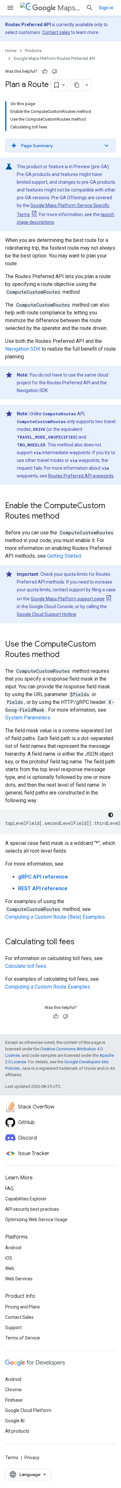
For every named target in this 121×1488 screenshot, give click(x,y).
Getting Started (64, 556)
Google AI (15, 1420)
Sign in (106, 7)
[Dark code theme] (111, 815)
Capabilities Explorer (25, 1198)
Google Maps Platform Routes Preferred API (54, 58)
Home (10, 50)
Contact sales (56, 32)
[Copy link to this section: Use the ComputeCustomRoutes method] (66, 655)
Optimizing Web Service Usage (36, 1219)
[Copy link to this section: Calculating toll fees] (81, 942)
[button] (60, 145)
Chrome (13, 1389)
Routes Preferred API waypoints (81, 475)
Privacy (32, 1457)
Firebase (14, 1400)
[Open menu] (10, 8)
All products (17, 1431)
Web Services (19, 1278)
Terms (11, 1457)
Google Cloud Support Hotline (46, 614)
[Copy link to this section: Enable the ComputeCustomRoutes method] (66, 516)
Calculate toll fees (25, 966)
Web (9, 1268)
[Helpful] (45, 71)
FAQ (9, 1188)
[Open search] (90, 8)
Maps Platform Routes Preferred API (69, 8)
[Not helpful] (54, 71)
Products (33, 50)
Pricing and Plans (22, 1306)
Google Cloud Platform (28, 1410)
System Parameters (27, 718)
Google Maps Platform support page (68, 598)
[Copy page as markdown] (77, 85)
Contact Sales (19, 1317)
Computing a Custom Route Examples (47, 987)
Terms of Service (22, 1337)
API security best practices (32, 1209)
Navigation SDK (22, 349)
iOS (8, 1258)
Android (13, 1247)
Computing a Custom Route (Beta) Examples (55, 917)
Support (13, 1327)
